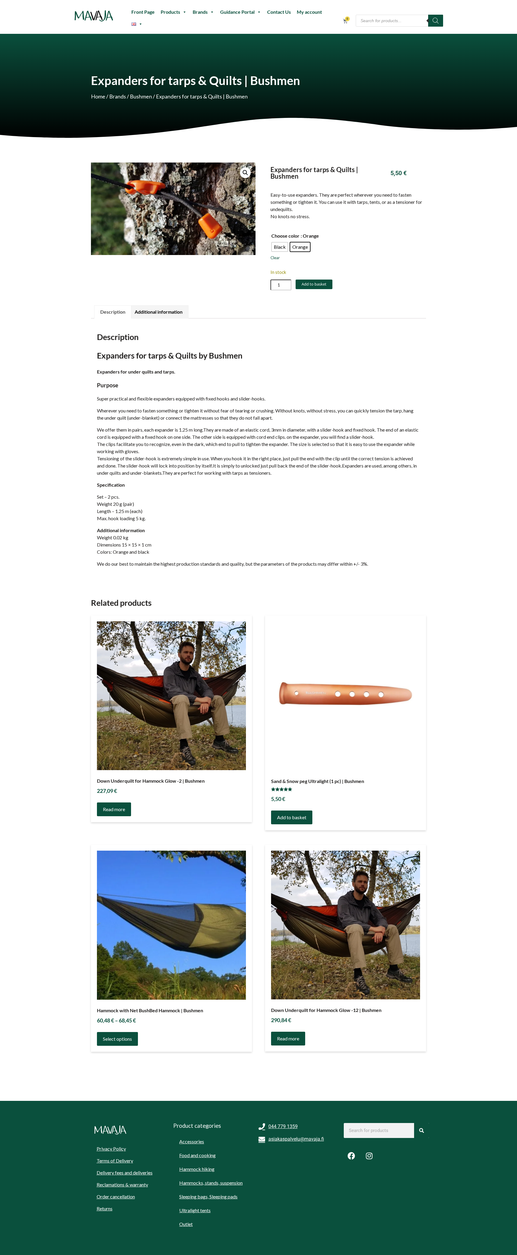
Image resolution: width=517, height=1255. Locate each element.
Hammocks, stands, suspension (211, 1183)
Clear (275, 257)
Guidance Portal (237, 12)
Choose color (285, 236)
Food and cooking (197, 1155)
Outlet (186, 1224)
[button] (245, 172)
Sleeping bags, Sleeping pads (208, 1196)
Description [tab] (112, 312)
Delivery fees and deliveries (125, 1172)
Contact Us (279, 12)
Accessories (191, 1141)
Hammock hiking (197, 1169)
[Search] (435, 21)
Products (170, 12)
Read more (114, 809)
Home (98, 96)
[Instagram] (369, 1155)
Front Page (143, 12)
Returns (104, 1208)
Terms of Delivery (115, 1160)
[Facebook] (351, 1155)
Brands (200, 12)
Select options (117, 1039)
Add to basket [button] (291, 817)
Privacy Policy (111, 1148)
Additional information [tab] (159, 312)
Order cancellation (116, 1196)
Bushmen (141, 96)
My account (309, 12)
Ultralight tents (195, 1210)
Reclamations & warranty (122, 1184)
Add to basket (314, 284)
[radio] (280, 246)
